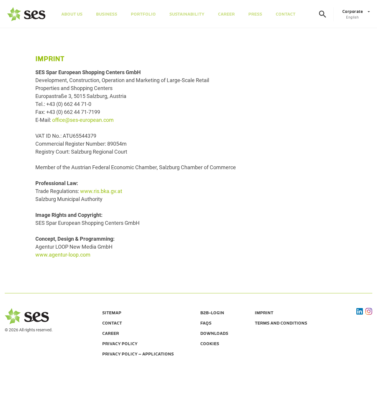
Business (106, 14)
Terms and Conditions (281, 323)
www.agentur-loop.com (62, 255)
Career (226, 14)
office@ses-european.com (83, 120)
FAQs (205, 323)
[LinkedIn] (359, 311)
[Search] (322, 14)
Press (255, 14)
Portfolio (143, 14)
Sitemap (111, 312)
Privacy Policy (120, 343)
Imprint (264, 312)
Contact (285, 14)
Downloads (214, 333)
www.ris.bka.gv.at (101, 191)
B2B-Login (212, 312)
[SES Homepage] (26, 14)
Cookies (209, 343)
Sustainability (186, 14)
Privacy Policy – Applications (138, 354)
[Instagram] (368, 311)
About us (71, 14)
